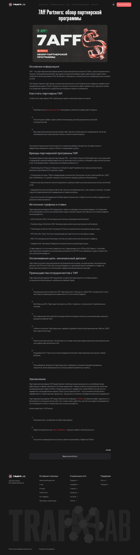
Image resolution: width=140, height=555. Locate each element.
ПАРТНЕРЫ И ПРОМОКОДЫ (80, 5)
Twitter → (73, 501)
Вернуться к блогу (70, 456)
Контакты (94, 5)
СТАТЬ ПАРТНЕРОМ (124, 5)
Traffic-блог (43, 492)
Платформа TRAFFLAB (57, 5)
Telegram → (74, 480)
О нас (41, 484)
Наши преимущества (46, 480)
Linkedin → (74, 489)
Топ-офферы (43, 497)
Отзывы (42, 489)
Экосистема (43, 5)
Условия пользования (47, 549)
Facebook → (74, 492)
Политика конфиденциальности (20, 549)
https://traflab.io (58, 430)
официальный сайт (52, 110)
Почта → (104, 480)
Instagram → (74, 484)
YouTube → (74, 497)
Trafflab (80, 399)
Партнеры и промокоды (47, 501)
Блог (68, 5)
